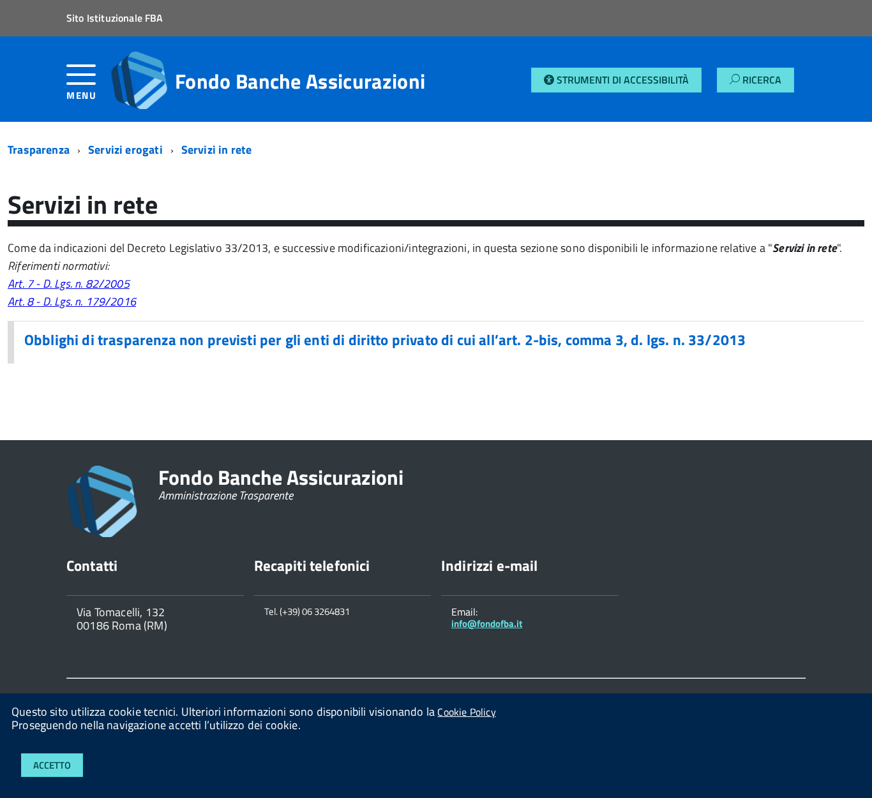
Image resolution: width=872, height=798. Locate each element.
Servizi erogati (125, 149)
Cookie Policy (466, 712)
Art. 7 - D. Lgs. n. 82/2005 (69, 283)
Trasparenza (39, 149)
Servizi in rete (216, 149)
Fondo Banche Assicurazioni (300, 81)
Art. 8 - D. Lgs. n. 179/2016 (72, 301)
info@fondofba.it (486, 623)
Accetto (52, 765)
